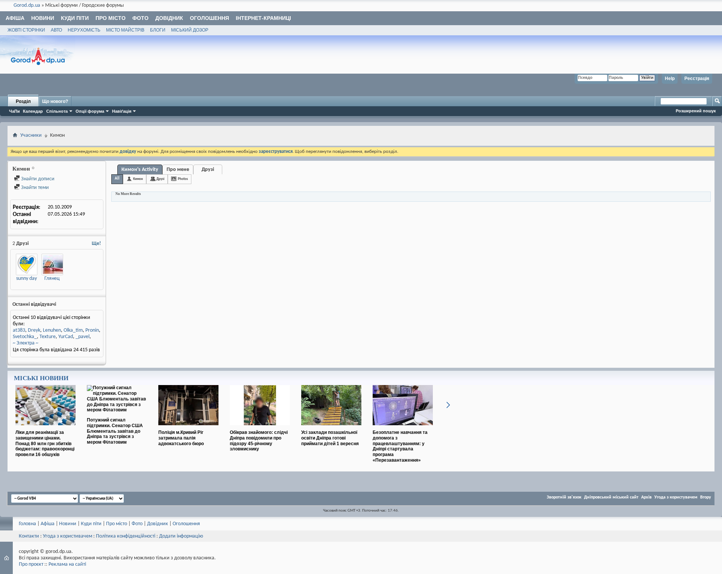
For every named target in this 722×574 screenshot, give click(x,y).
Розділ (23, 101)
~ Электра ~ (25, 343)
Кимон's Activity (139, 169)
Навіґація (121, 111)
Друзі (208, 169)
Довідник (169, 18)
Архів (646, 497)
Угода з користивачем (67, 536)
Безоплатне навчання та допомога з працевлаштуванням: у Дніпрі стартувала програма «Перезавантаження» (400, 446)
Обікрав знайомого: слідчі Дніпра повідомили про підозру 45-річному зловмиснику (259, 441)
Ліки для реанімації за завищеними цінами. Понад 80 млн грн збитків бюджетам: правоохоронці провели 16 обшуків (44, 443)
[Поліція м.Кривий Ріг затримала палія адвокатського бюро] (188, 428)
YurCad (65, 337)
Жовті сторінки (26, 30)
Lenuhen (52, 330)
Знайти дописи (37, 179)
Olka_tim (73, 330)
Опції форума (90, 111)
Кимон (138, 179)
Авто (56, 30)
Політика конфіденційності (125, 536)
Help (670, 78)
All (117, 179)
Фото (140, 18)
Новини (42, 18)
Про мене (178, 169)
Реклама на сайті (67, 564)
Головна (27, 524)
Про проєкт (31, 564)
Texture (47, 337)
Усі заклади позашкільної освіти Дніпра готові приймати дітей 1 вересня (330, 438)
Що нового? (55, 101)
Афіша (15, 18)
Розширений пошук (696, 111)
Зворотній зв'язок (564, 497)
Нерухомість (84, 30)
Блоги (157, 30)
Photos (183, 179)
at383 (19, 330)
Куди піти (75, 18)
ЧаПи (14, 111)
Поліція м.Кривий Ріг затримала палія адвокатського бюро (181, 438)
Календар (33, 111)
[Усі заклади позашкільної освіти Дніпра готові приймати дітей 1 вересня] (331, 428)
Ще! (96, 243)
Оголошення (209, 18)
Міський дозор (189, 30)
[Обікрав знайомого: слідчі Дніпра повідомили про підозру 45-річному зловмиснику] (260, 428)
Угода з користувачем (676, 497)
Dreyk (34, 330)
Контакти (29, 536)
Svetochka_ (25, 337)
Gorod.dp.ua (27, 5)
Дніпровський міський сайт (611, 497)
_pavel (82, 337)
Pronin (92, 330)
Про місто (111, 18)
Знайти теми (34, 187)
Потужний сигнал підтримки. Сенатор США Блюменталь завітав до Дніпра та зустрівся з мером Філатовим (115, 431)
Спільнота (57, 111)
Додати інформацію (181, 536)
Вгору (705, 497)
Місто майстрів (125, 30)
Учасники (31, 135)
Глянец (52, 278)
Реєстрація (696, 78)
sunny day (26, 278)
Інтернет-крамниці (263, 18)
